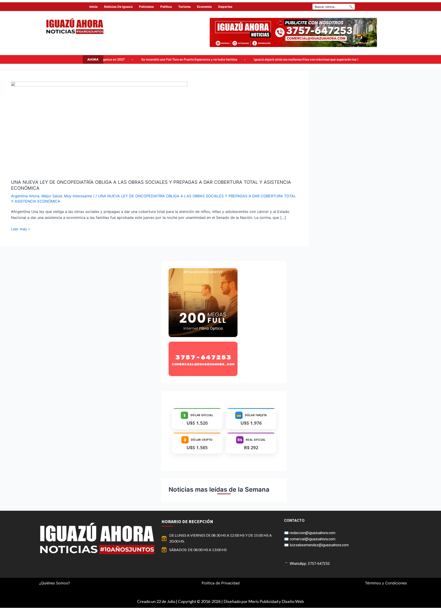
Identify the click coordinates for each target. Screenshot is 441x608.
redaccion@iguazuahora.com (312, 533)
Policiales (146, 6)
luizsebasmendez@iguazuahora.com (319, 545)
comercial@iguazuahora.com (312, 539)
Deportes (225, 6)
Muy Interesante (78, 196)
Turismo (184, 6)
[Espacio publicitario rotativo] (293, 32)
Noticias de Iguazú (118, 6)
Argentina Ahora (25, 196)
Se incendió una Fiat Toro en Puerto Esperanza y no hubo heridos (147, 59)
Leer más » (20, 228)
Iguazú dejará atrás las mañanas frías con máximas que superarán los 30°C (266, 59)
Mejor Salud (51, 196)
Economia (204, 6)
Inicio (93, 6)
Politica (166, 6)
